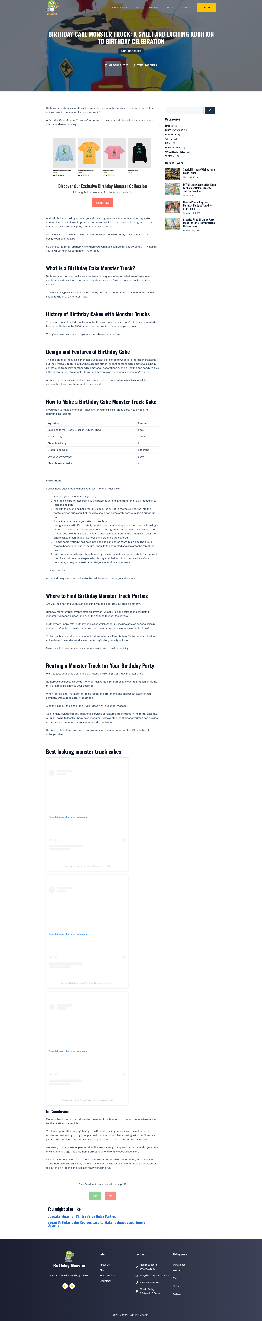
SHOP (206, 7)
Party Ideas (119, 7)
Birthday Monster (139, 1315)
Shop (102, 1270)
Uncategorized (175, 152)
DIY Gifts (170, 134)
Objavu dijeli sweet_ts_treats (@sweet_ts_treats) (87, 866)
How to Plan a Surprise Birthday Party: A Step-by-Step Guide (197, 205)
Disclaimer (105, 1281)
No (110, 1195)
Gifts (169, 7)
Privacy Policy (107, 1275)
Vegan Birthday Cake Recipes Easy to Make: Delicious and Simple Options (96, 1223)
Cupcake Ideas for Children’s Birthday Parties (82, 1216)
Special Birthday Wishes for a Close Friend (199, 171)
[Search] (210, 110)
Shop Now (102, 203)
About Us (105, 1264)
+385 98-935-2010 (150, 1282)
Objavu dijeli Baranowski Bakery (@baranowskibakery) (87, 983)
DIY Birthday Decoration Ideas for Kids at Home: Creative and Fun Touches (199, 188)
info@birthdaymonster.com (154, 1275)
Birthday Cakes (131, 51)
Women (153, 7)
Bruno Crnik (148, 65)
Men (138, 7)
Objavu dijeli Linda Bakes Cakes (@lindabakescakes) (87, 1100)
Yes (95, 1195)
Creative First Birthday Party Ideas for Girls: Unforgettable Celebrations (199, 223)
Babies (186, 7)
